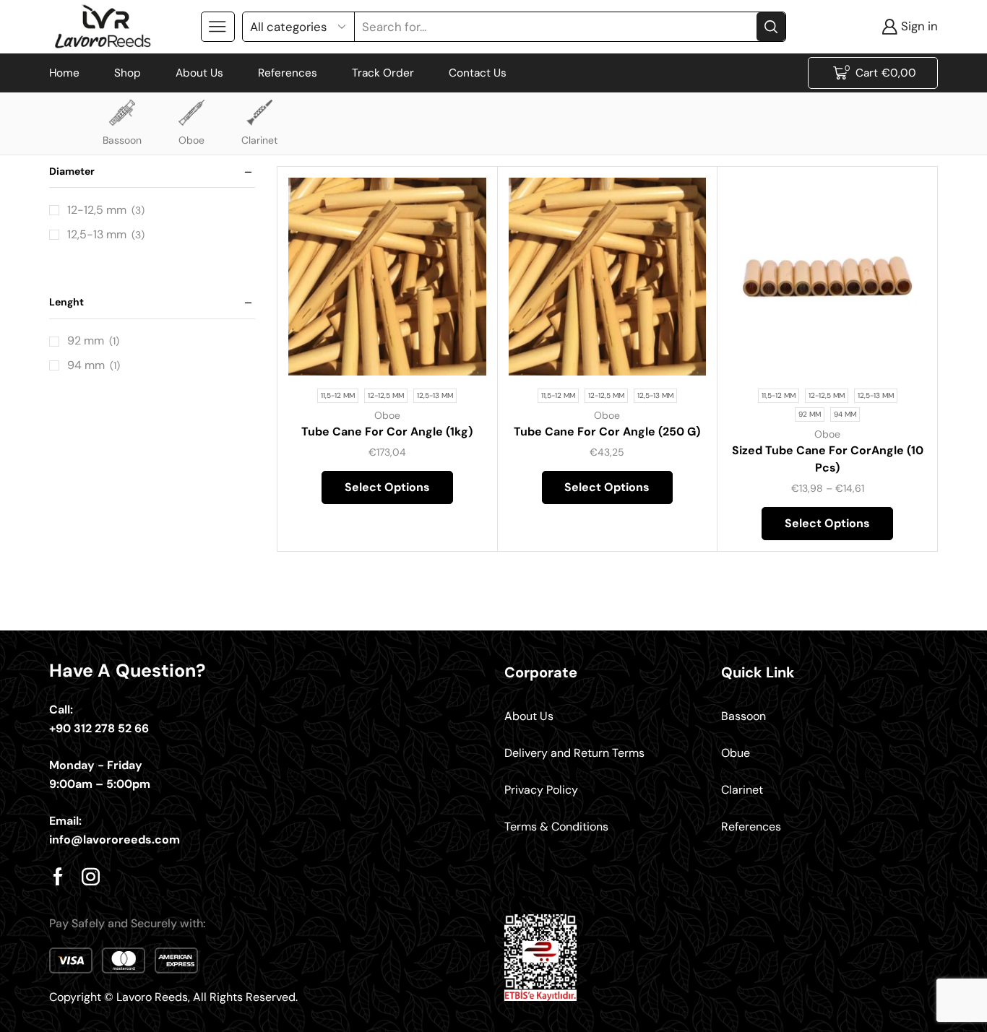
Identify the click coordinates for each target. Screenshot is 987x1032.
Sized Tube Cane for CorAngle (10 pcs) (827, 459)
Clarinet (259, 140)
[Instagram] (91, 876)
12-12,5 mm (96, 209)
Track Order (383, 73)
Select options (458, 344)
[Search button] (771, 26)
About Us (199, 73)
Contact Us (478, 73)
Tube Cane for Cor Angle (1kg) (387, 431)
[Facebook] (58, 876)
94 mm (86, 365)
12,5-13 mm (96, 234)
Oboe (191, 140)
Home (64, 73)
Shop (127, 73)
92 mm (85, 340)
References (287, 73)
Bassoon (122, 140)
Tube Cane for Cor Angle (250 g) (607, 431)
